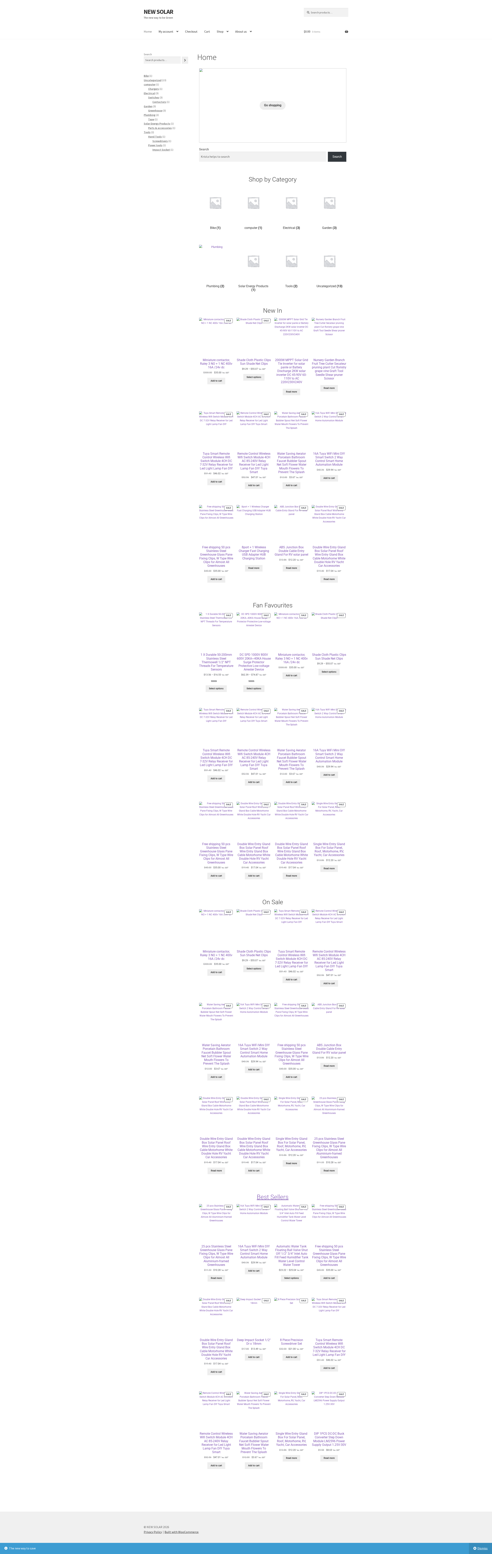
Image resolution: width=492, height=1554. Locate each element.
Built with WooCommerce (182, 1532)
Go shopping (272, 105)
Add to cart (216, 380)
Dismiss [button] (482, 1548)
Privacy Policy (153, 1532)
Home (148, 31)
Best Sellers (272, 1197)
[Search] (185, 60)
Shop (220, 31)
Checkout (191, 31)
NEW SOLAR (158, 12)
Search (204, 149)
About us (241, 31)
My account (166, 31)
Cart (207, 31)
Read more (291, 391)
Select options (254, 377)
